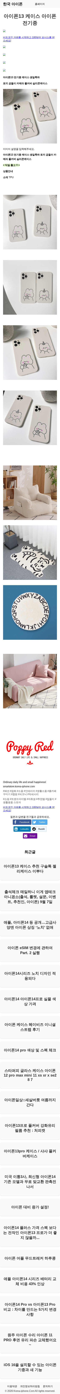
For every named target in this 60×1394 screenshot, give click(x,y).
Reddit (41, 829)
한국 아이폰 (13, 4)
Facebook (24, 822)
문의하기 (48, 1386)
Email (32, 836)
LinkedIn (24, 829)
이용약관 (12, 1386)
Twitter (42, 822)
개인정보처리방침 (30, 1386)
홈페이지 (40, 4)
